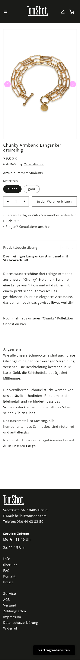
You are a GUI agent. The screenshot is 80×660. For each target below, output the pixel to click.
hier (48, 226)
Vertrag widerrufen (54, 650)
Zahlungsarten (14, 611)
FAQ (6, 570)
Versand (9, 605)
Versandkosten (34, 164)
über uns (10, 565)
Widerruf (10, 628)
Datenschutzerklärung (20, 622)
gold (31, 189)
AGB (6, 599)
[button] (5, 11)
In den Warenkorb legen (54, 201)
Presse (8, 582)
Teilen (70, 248)
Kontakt (9, 576)
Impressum (12, 617)
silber (12, 189)
